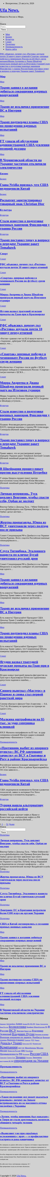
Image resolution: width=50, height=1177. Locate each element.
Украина (21, 1057)
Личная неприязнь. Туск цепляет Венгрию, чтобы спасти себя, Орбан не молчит (24, 497)
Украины (29, 1057)
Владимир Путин (23, 1034)
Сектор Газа (11, 1057)
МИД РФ (21, 1048)
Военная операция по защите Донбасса (21, 1037)
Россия (35, 1054)
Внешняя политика (41, 1034)
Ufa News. (9, 10)
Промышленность (14, 47)
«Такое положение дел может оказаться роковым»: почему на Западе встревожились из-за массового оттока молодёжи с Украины (24, 1101)
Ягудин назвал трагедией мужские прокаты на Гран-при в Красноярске (22, 313)
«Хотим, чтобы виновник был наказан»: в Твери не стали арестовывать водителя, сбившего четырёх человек (25, 1119)
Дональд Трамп (11, 1043)
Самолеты (3, 1057)
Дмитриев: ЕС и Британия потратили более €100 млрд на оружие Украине (23, 912)
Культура (10, 39)
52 (7, 824)
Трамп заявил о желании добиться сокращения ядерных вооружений (23, 91)
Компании (9, 1047)
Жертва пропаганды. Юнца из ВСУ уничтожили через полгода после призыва (24, 525)
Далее (11, 824)
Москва (40, 1048)
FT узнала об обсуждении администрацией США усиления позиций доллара (24, 144)
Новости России (14, 1051)
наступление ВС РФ (6, 1061)
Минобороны (30, 1048)
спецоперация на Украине (31, 1060)
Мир (8, 34)
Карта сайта (11, 49)
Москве (3, 1050)
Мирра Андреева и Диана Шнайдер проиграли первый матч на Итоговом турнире (22, 62)
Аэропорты (44, 1024)
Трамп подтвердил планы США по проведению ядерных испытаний (24, 125)
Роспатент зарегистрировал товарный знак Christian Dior (22, 202)
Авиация (3, 1024)
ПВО (23, 1051)
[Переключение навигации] (1, 22)
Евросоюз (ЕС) (27, 1043)
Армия (19, 1024)
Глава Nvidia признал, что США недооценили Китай (24, 186)
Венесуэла (27, 1031)
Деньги (36, 1040)
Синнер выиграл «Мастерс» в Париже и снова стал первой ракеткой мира (22, 694)
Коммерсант (37, 1043)
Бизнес (9, 37)
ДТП (32, 1040)
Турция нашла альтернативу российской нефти (21, 807)
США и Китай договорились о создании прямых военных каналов (24, 925)
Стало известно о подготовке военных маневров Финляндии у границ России (25, 66)
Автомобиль (10, 1024)
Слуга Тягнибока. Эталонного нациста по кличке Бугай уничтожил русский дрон (22, 554)
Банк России (4, 1027)
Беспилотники (17, 1026)
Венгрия (20, 1031)
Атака (38, 1024)
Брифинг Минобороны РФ (37, 1027)
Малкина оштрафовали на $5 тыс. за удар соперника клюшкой (22, 722)
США (44, 1054)
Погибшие (29, 1051)
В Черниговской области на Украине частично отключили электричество (23, 163)
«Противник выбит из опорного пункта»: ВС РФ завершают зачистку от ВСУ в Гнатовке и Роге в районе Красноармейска (24, 753)
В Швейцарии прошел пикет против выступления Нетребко (23, 470)
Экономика (37, 1057)
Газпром (27, 1040)
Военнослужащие (15, 1040)
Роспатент (26, 1054)
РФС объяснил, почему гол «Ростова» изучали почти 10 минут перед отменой (22, 55)
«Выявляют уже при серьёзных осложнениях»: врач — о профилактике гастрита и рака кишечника (24, 1136)
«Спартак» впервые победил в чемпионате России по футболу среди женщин (24, 58)
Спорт (9, 42)
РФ (20, 1054)
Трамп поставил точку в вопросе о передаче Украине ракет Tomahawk (24, 70)
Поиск (3, 24)
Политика (10, 44)
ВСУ (12, 1030)
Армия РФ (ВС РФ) (28, 1024)
